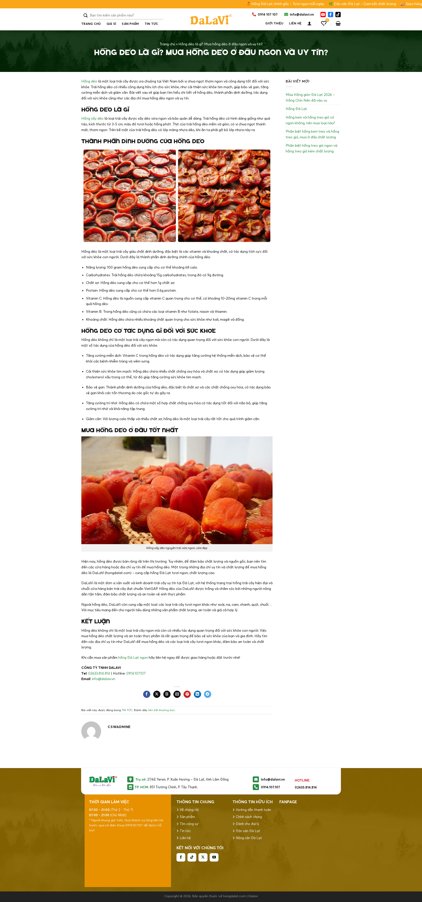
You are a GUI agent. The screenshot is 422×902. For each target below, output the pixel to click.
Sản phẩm (187, 817)
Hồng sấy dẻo (92, 118)
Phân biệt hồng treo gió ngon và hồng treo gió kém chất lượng (311, 148)
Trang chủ (91, 24)
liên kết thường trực (161, 710)
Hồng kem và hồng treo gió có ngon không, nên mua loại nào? (310, 120)
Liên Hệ (295, 23)
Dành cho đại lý (247, 824)
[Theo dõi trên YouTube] (214, 857)
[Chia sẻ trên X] (156, 694)
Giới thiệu (274, 23)
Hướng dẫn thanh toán (253, 810)
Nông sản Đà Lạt (249, 838)
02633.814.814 (99, 673)
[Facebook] (330, 14)
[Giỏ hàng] (338, 23)
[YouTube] (323, 14)
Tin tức (185, 831)
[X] (338, 14)
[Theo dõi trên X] (202, 857)
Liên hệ (185, 838)
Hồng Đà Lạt (296, 108)
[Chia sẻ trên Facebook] (146, 694)
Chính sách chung (249, 817)
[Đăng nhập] (309, 23)
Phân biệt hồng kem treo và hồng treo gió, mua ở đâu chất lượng (312, 134)
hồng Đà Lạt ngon (133, 657)
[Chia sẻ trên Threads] (167, 694)
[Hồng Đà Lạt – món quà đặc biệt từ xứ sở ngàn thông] (211, 19)
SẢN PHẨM (130, 24)
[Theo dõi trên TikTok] (191, 857)
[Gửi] (85, 15)
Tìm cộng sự (189, 824)
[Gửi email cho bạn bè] (177, 694)
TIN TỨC (151, 24)
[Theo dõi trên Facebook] (180, 857)
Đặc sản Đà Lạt (248, 831)
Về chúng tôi (189, 810)
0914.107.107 (136, 673)
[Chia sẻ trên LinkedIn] (197, 694)
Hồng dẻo (89, 81)
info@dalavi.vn (103, 679)
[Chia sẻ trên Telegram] (207, 694)
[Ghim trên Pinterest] (187, 694)
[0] (323, 23)
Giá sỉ (111, 24)
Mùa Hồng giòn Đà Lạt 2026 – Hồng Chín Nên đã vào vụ (310, 97)
